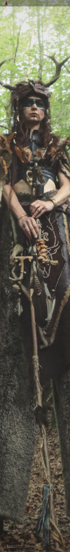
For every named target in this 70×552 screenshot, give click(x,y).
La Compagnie (51, 3)
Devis (67, 3)
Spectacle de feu (41, 3)
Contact (62, 3)
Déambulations (31, 3)
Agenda (57, 3)
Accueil (25, 3)
